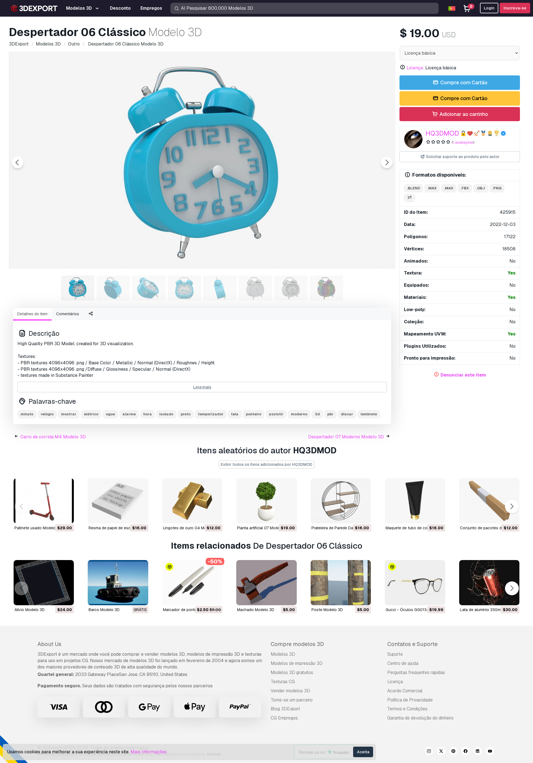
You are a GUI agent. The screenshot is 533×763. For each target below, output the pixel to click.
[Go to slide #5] (220, 288)
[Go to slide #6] (255, 288)
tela (234, 414)
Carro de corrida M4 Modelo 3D (53, 437)
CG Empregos (284, 718)
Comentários (67, 313)
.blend (413, 188)
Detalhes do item (32, 313)
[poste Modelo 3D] (341, 582)
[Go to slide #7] (291, 288)
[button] (511, 506)
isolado (166, 414)
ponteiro (253, 414)
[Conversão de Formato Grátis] (409, 198)
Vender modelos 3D (290, 691)
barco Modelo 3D (104, 609)
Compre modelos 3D (297, 644)
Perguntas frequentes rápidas (416, 672)
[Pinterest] (453, 751)
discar (347, 414)
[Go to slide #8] (326, 288)
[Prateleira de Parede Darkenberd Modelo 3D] (341, 500)
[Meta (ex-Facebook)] (465, 751)
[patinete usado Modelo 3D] (44, 500)
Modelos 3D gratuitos (292, 672)
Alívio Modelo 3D (29, 609)
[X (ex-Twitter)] (441, 751)
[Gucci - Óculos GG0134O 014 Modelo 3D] (415, 582)
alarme (129, 414)
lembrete (369, 414)
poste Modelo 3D (327, 609)
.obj (480, 188)
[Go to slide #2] (113, 288)
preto (185, 414)
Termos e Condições (407, 709)
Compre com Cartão (463, 82)
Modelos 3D (283, 654)
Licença (395, 682)
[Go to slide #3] (148, 288)
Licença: (415, 68)
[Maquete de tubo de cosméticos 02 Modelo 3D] (415, 500)
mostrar (68, 414)
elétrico (91, 414)
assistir (276, 414)
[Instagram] (428, 751)
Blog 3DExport (285, 709)
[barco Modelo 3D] (118, 582)
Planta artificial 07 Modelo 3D (263, 527)
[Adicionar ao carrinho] (54, 515)
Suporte (395, 654)
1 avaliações (463, 142)
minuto (27, 414)
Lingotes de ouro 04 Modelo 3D (191, 527)
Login (489, 8)
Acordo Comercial (405, 691)
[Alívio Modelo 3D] (44, 582)
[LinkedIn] (477, 751)
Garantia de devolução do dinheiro (420, 718)
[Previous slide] (17, 162)
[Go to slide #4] (184, 288)
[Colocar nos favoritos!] (66, 515)
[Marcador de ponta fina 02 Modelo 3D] (192, 582)
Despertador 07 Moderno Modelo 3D (346, 437)
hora (147, 414)
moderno (299, 414)
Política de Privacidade (410, 700)
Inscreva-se (515, 8)
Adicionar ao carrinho (463, 114)
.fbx (465, 188)
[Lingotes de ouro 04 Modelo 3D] (192, 500)
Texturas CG (283, 682)
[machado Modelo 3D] (266, 582)
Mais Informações (148, 752)
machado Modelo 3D (255, 609)
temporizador (210, 414)
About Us (49, 644)
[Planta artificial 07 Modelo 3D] (266, 500)
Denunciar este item (463, 375)
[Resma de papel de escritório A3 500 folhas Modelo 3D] (118, 500)
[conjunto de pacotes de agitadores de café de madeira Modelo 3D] (489, 500)
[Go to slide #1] (77, 288)
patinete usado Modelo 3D (38, 527)
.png (496, 188)
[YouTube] (490, 751)
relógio (47, 414)
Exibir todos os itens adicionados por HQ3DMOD (266, 464)
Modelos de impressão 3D (297, 663)
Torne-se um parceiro (292, 700)
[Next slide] (387, 162)
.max (432, 188)
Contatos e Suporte (412, 644)
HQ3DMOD (442, 133)
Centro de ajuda (402, 663)
